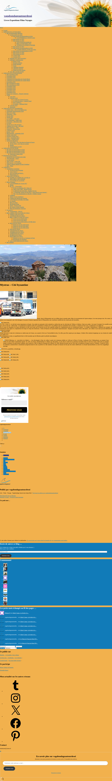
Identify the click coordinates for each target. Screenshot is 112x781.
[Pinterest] (15, 741)
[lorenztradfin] (5, 604)
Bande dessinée (17, 64)
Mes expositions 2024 (12, 74)
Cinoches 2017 (14, 105)
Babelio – (3, 655)
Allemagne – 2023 (11, 114)
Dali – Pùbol (10, 166)
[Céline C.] (5, 600)
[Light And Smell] (5, 566)
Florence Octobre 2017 (13, 136)
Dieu (4, 464)
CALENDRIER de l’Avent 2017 (18, 183)
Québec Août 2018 (11, 135)
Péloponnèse (6, 470)
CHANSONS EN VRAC (16, 230)
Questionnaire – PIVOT (16, 211)
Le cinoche (13, 201)
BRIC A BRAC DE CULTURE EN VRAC (18, 213)
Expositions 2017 (11, 91)
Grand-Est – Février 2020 (13, 129)
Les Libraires (18, 657)
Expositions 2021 (11, 82)
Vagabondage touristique (13, 169)
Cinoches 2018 (14, 98)
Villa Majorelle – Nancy (13, 158)
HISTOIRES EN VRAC (16, 236)
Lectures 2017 (16, 57)
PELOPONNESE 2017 (9, 471)
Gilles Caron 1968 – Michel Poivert (22, 189)
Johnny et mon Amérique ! (17, 196)
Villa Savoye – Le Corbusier (14, 163)
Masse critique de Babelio (7, 667)
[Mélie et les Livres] (5, 592)
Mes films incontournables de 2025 (16, 151)
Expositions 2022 (11, 77)
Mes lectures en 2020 (18, 52)
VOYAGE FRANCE (12, 141)
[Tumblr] (15, 691)
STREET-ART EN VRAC (17, 214)
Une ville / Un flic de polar (17, 71)
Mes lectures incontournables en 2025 (23, 51)
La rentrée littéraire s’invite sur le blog (26, 49)
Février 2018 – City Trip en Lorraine (19, 144)
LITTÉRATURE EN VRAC (17, 216)
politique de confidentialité (11, 416)
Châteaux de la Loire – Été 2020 (15, 126)
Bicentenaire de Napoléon (20, 239)
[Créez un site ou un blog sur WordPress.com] (0, 751)
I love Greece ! (14, 171)
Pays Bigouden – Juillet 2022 (14, 120)
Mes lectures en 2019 (18, 54)
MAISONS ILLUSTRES (10, 155)
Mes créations (10, 242)
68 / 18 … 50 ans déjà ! (16, 186)
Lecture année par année (16, 35)
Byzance (5, 458)
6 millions (12, 195)
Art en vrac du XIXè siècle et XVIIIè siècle (24, 222)
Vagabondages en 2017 (16, 146)
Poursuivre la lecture (56, 772)
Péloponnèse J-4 (14, 174)
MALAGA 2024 (11, 113)
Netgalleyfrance (4, 670)
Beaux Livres (16, 61)
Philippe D (7, 613)
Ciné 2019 (12, 96)
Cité (4, 461)
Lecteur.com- (3, 657)
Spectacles (12, 107)
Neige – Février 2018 (15, 205)
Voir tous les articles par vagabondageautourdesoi (45, 493)
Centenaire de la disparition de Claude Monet (18, 79)
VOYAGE (6, 455)
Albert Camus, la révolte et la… (20, 613)
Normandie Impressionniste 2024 (15, 111)
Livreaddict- (9, 655)
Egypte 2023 (10, 116)
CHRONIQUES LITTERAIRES (12, 32)
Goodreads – (11, 657)
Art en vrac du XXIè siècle (20, 219)
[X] (15, 716)
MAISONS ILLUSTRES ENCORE (16, 157)
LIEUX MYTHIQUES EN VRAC (19, 241)
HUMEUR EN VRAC (16, 235)
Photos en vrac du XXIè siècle (21, 224)
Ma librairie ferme (14, 204)
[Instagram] (15, 703)
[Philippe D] (5, 579)
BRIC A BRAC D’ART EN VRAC (19, 217)
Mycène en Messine (8, 495)
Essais (14, 65)
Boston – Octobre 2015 (13, 139)
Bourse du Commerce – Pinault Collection (17, 93)
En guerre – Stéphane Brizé (20, 104)
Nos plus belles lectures (15, 660)
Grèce (4, 465)
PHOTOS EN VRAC (15, 223)
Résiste (12, 185)
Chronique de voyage (8, 459)
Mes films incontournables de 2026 (16, 152)
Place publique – (17, 102)
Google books (3, 660)
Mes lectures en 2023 (18, 39)
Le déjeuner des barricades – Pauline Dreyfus (25, 191)
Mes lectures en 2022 (18, 40)
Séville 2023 (10, 117)
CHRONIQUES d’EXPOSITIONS (12, 73)
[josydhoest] (5, 570)
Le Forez (9, 123)
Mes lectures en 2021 (18, 46)
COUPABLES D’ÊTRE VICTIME (19, 199)
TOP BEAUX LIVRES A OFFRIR (25, 45)
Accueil (5, 30)
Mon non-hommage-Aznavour (18, 208)
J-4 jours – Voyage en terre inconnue (11, 497)
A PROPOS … (7, 167)
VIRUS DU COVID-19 (13, 176)
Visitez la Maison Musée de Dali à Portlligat (18, 164)
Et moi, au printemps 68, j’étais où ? (22, 188)
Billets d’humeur (11, 182)
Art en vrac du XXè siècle (20, 220)
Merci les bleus (14, 202)
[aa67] (5, 596)
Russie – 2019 (10, 132)
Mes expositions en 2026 (13, 85)
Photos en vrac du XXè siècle (20, 226)
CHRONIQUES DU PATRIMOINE (13, 108)
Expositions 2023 (11, 76)
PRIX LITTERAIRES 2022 (23, 43)
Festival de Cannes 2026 (16, 154)
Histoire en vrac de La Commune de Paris (24, 238)
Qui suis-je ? (10, 210)
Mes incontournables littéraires (14, 33)
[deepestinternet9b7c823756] (5, 587)
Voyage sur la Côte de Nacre (14, 124)
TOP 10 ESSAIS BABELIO (23, 42)
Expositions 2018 (11, 89)
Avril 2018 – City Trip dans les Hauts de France (22, 142)
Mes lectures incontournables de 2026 (23, 48)
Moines (5, 467)
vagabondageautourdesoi (18, 15)
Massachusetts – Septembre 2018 (15, 133)
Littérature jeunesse (18, 68)
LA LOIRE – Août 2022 (13, 118)
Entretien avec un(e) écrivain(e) (18, 58)
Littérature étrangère (18, 67)
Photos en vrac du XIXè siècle (21, 227)
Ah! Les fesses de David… (17, 173)
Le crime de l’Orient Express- (20, 99)
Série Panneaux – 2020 (13, 127)
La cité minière (10, 160)
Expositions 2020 (11, 86)
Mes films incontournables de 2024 (16, 149)
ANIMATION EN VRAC (17, 233)
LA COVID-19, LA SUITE (17, 180)
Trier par (2, 648)
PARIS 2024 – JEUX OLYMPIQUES (17, 110)
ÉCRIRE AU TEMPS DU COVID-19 (20, 177)
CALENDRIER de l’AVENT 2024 (25, 38)
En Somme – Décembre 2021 (14, 121)
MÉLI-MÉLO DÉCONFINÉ (17, 179)
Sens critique (15, 655)
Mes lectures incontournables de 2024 (23, 36)
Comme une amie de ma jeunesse (18, 198)
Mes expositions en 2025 (13, 83)
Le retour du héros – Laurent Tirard (22, 101)
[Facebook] (15, 729)
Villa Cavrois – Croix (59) (13, 161)
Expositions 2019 (11, 88)
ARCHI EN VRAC (15, 229)
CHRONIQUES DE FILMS (10, 148)
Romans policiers (17, 63)
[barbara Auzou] (5, 575)
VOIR (8, 95)
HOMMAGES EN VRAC (17, 232)
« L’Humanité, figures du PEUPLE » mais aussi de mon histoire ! (30, 192)
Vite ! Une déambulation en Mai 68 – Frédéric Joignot (27, 194)
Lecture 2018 (16, 55)
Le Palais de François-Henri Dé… (29, 639)
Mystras (5, 468)
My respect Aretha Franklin (17, 207)
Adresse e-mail (7, 399)
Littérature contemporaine (16, 60)
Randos (12, 145)
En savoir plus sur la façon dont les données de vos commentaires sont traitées (47, 540)
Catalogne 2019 (11, 130)
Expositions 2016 (11, 92)
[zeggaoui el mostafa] (5, 583)
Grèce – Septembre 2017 (13, 138)
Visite (4, 473)
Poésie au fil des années (19, 70)
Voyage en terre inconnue (16, 170)
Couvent (5, 462)
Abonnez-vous (6, 555)
